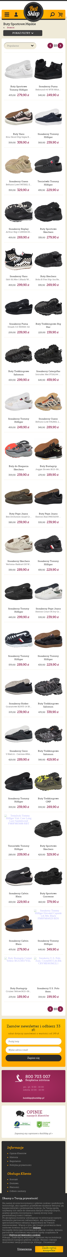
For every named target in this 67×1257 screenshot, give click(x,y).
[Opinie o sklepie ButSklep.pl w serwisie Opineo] (22, 1124)
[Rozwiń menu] (7, 15)
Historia (14, 1157)
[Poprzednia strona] (50, 45)
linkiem (37, 1227)
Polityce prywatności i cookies (24, 1235)
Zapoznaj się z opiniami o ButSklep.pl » (34, 1133)
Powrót (10, 28)
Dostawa (14, 1183)
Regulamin (15, 1161)
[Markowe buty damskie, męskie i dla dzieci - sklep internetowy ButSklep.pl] (33, 12)
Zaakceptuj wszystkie (49, 1249)
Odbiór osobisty (18, 1191)
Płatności (14, 1187)
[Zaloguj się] (16, 15)
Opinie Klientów (18, 1153)
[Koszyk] (61, 15)
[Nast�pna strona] (60, 45)
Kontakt (14, 1179)
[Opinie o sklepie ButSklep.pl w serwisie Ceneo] (43, 1124)
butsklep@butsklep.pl (33, 1098)
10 (55, 45)
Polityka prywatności (20, 1165)
